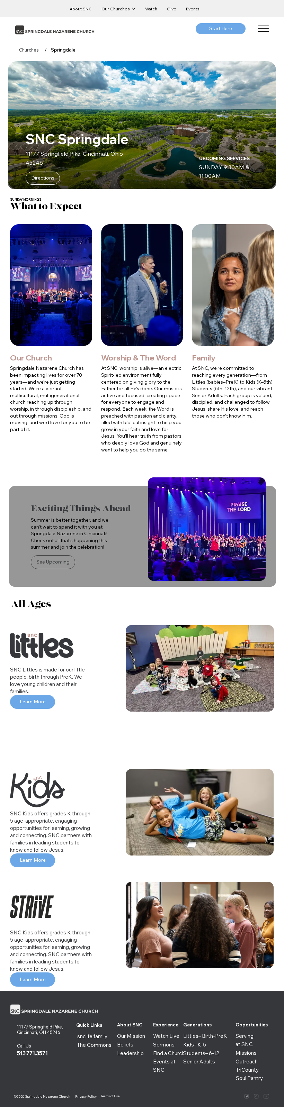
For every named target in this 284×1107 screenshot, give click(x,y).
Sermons (164, 1044)
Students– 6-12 (201, 1053)
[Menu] (264, 29)
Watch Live (166, 1036)
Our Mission (131, 1036)
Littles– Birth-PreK (205, 1036)
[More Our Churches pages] (133, 8)
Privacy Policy (86, 1096)
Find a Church (169, 1053)
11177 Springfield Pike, (40, 1027)
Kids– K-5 (194, 1044)
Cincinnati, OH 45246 (39, 1032)
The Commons (94, 1045)
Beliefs (125, 1044)
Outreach (247, 1061)
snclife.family (92, 1036)
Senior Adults (199, 1061)
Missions (246, 1053)
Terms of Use (110, 1096)
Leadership (130, 1053)
